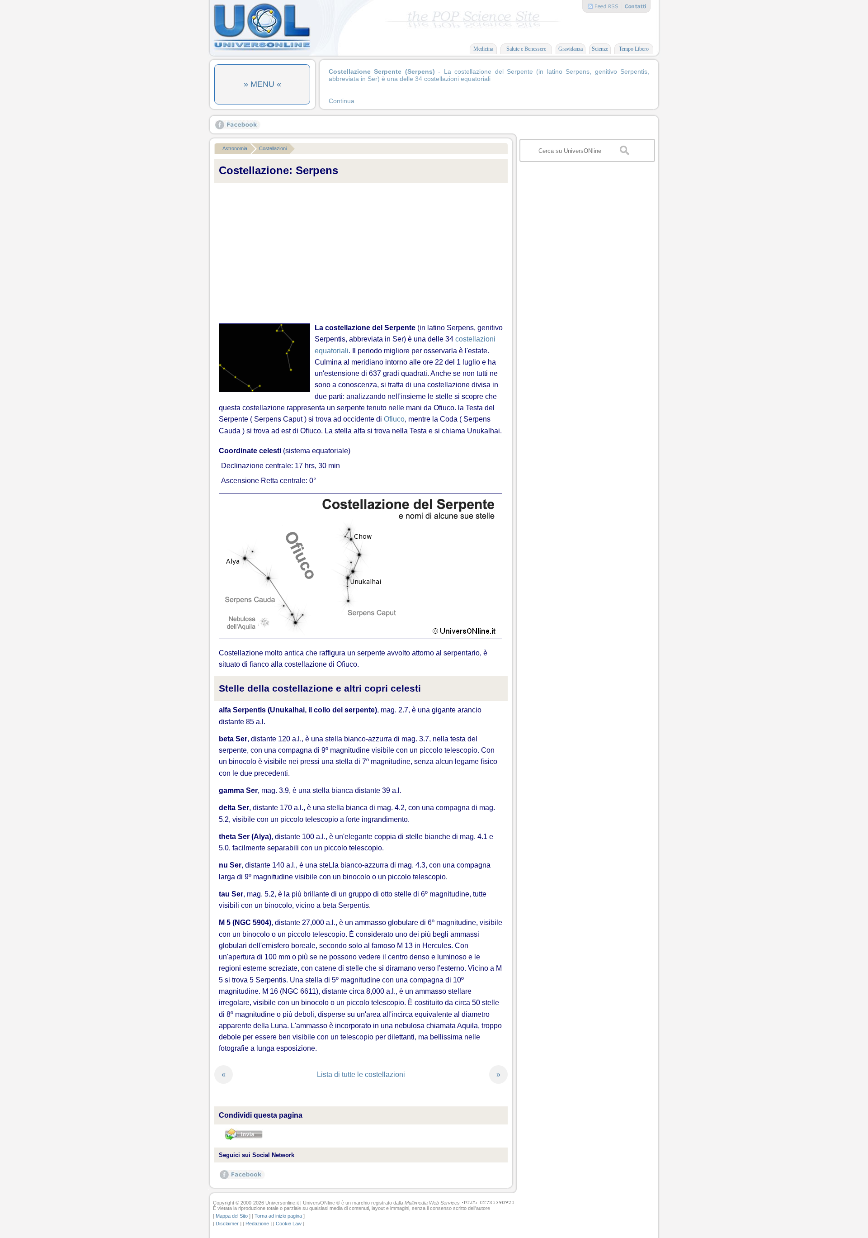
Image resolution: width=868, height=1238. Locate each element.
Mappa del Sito (232, 1216)
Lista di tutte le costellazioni (361, 1074)
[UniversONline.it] (262, 49)
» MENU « (262, 84)
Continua (341, 100)
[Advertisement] (361, 253)
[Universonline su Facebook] (237, 127)
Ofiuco (394, 419)
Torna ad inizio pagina (278, 1216)
